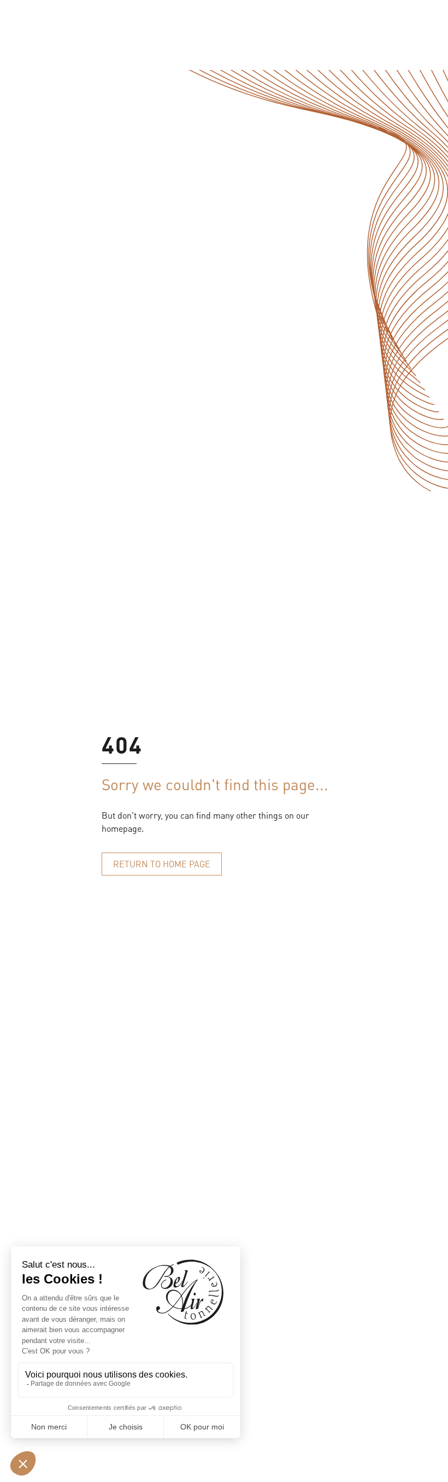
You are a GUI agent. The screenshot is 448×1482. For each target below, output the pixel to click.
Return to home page (161, 864)
